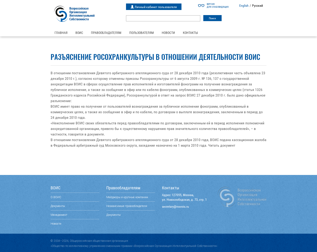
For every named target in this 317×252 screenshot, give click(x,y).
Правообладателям (106, 33)
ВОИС (79, 33)
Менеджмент (59, 214)
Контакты (190, 33)
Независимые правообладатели (126, 206)
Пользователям (141, 33)
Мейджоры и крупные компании (127, 197)
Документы (58, 206)
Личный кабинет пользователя (155, 7)
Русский (257, 5)
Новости (168, 33)
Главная (61, 33)
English (244, 5)
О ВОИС (56, 197)
